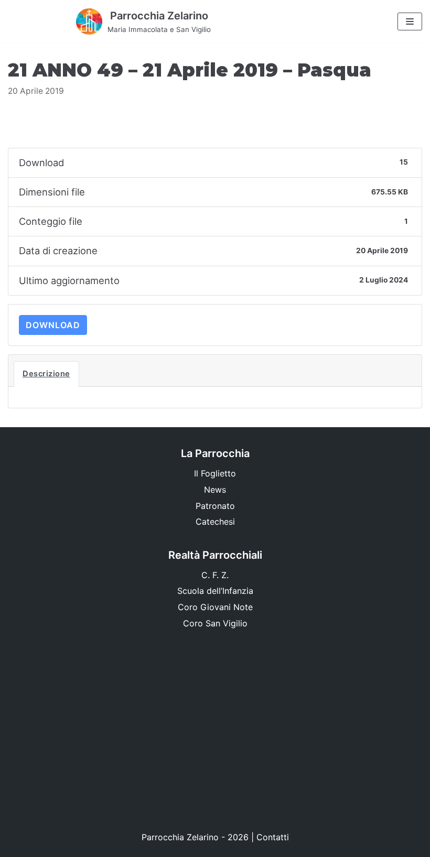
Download (53, 325)
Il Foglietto (215, 473)
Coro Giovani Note (215, 607)
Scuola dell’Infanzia (215, 590)
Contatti (272, 837)
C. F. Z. (215, 575)
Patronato (215, 506)
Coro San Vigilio (215, 623)
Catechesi (215, 521)
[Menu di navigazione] (409, 21)
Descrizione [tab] (46, 373)
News (215, 489)
